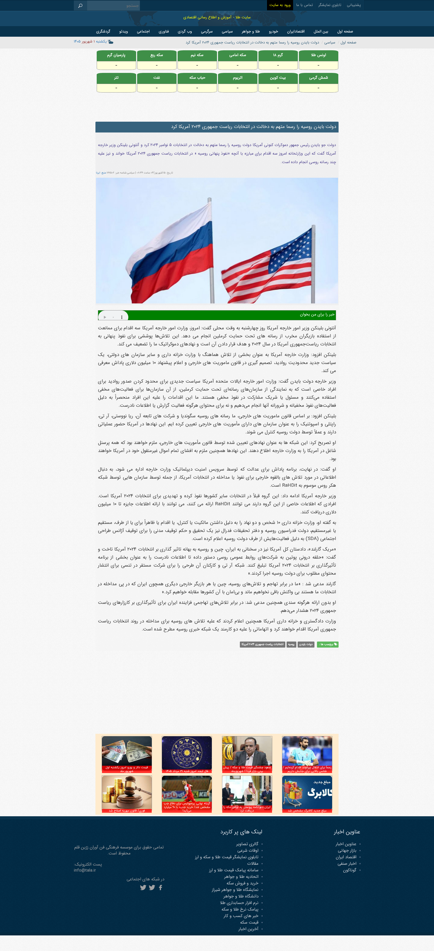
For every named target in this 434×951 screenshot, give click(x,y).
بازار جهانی (347, 850)
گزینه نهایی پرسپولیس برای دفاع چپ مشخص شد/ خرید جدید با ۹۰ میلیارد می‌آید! (187, 807)
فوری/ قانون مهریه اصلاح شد (127, 810)
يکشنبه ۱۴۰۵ (90, 41)
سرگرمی (207, 31)
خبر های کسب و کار (241, 916)
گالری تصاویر (247, 844)
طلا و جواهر (251, 31)
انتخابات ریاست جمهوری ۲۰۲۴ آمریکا (263, 644)
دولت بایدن (306, 644)
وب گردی (185, 31)
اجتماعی (143, 31)
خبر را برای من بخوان (317, 314)
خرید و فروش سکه (242, 883)
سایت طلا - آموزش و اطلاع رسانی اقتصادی (217, 17)
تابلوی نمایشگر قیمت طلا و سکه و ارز (226, 857)
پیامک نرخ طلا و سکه (240, 909)
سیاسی (227, 31)
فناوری (164, 31)
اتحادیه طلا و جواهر (241, 876)
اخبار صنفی (347, 863)
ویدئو (123, 31)
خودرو (273, 31)
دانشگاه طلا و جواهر (241, 896)
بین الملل (321, 31)
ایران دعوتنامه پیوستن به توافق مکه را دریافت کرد (247, 809)
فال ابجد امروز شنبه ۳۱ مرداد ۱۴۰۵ (187, 771)
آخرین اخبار (248, 929)
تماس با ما (304, 5)
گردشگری (103, 31)
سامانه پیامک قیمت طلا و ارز (233, 870)
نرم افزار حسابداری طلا (239, 902)
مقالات (252, 863)
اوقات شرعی (247, 850)
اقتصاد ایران (346, 857)
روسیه (291, 644)
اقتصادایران (296, 31)
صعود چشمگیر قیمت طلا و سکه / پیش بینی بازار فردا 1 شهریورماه (247, 769)
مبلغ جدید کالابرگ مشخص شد (307, 810)
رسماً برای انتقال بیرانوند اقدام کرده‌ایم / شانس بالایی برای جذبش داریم (307, 769)
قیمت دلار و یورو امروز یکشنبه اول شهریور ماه (126, 769)
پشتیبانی (354, 5)
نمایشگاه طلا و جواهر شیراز (235, 889)
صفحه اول (345, 31)
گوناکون (349, 870)
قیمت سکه (249, 922)
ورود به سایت (280, 5)
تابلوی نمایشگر (329, 5)
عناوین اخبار (346, 844)
